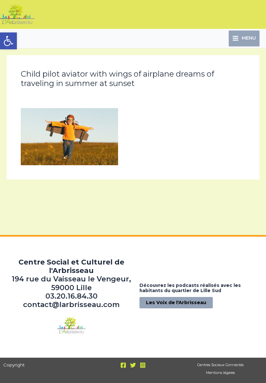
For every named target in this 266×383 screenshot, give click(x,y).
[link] (8, 40)
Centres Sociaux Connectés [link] (220, 365)
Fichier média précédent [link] (39, 193)
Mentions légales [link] (220, 372)
